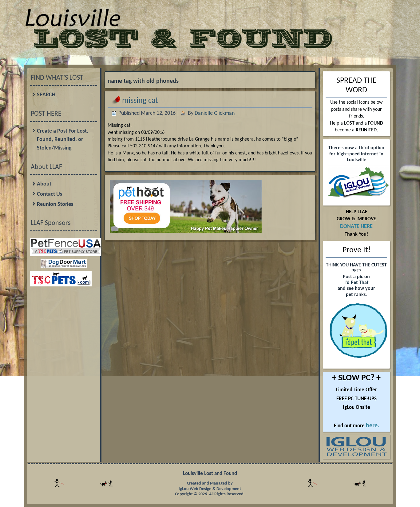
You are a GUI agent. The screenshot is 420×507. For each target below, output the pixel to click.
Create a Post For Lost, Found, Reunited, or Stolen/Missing (62, 139)
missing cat (140, 101)
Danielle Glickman (215, 113)
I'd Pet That (356, 282)
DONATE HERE (356, 227)
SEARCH (46, 95)
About (44, 184)
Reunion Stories (55, 204)
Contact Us (49, 194)
